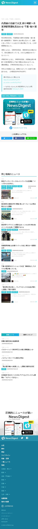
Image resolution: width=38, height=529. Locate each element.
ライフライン (5, 455)
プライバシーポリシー (6, 513)
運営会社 (3, 510)
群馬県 (9, 186)
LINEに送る (32, 138)
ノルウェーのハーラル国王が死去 (12, 358)
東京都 (3, 188)
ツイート (8, 138)
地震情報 (4, 498)
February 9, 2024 (17, 89)
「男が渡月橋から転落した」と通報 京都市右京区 (17, 366)
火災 (6, 19)
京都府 (3, 369)
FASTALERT (4, 521)
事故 (2, 201)
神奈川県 (9, 188)
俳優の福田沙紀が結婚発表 (10, 341)
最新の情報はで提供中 (12, 96)
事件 (2, 449)
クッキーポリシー (5, 516)
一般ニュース (5, 285)
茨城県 (3, 186)
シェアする (20, 138)
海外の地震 (5, 501)
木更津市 (17, 19)
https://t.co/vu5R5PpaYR (12, 80)
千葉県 (11, 19)
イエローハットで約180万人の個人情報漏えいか (17, 349)
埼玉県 (14, 186)
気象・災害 (5, 458)
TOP (2, 19)
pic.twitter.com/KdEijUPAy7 (12, 82)
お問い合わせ (4, 519)
